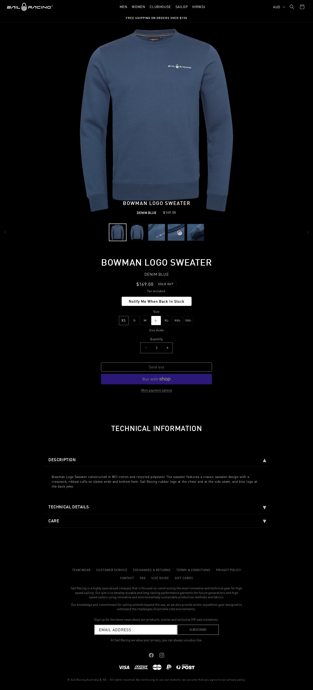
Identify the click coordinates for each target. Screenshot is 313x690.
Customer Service (111, 570)
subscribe (198, 629)
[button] (292, 7)
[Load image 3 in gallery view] (156, 232)
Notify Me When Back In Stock (156, 301)
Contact (127, 578)
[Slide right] (308, 232)
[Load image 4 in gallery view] (176, 232)
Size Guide (156, 330)
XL (168, 321)
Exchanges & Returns (152, 570)
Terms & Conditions (193, 570)
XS (123, 320)
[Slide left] (5, 232)
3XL (189, 321)
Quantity (156, 339)
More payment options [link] (156, 390)
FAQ (143, 578)
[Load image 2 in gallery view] (137, 232)
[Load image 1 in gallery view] (117, 232)
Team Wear (81, 570)
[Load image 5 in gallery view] (195, 232)
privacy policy (236, 679)
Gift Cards (184, 578)
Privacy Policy (228, 570)
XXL (178, 321)
